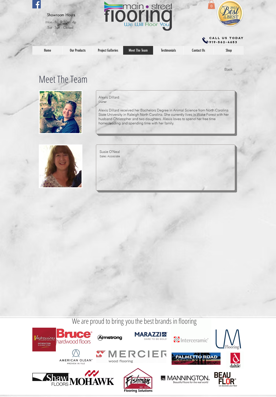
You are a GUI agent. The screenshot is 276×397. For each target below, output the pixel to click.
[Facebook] (36, 4)
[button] (211, 4)
